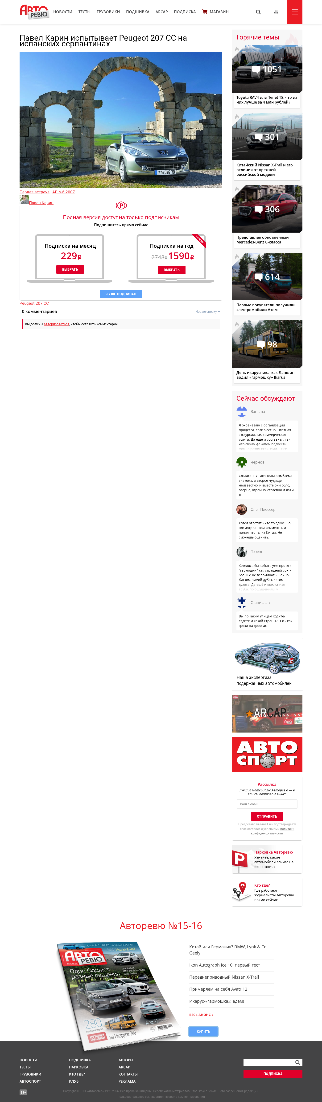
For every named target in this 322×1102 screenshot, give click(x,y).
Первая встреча (35, 192)
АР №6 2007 (63, 192)
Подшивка (137, 11)
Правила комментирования (185, 1096)
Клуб (73, 1081)
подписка (273, 1074)
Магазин (219, 11)
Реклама (127, 1081)
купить (203, 1031)
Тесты (84, 11)
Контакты (128, 1074)
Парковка (78, 1067)
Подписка (185, 11)
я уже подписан (121, 294)
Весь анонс (200, 1014)
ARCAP (162, 11)
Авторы (126, 1060)
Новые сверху (206, 311)
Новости (62, 11)
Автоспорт (30, 1081)
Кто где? (77, 1074)
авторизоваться (56, 324)
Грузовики (108, 11)
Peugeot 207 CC (34, 303)
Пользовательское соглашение (140, 1096)
